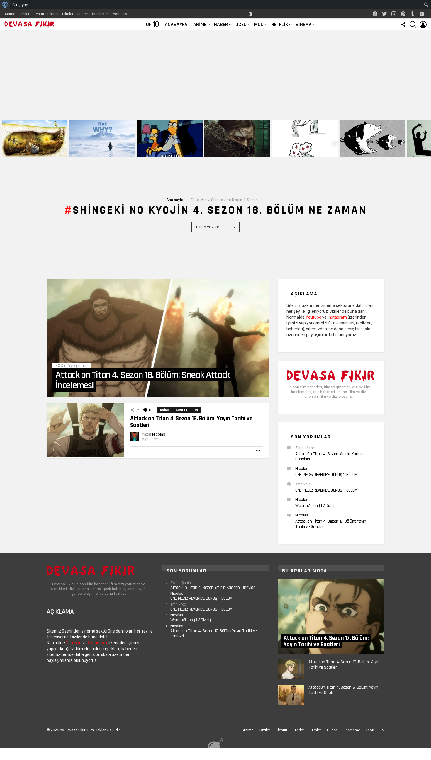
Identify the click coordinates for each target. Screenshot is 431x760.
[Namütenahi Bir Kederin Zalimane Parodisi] (34, 138)
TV (125, 14)
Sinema (304, 24)
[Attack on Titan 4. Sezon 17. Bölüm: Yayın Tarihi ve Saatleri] (331, 616)
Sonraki (428, 138)
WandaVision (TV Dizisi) (315, 506)
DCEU (241, 24)
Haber (221, 24)
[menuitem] (5, 4)
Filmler (67, 14)
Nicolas (301, 468)
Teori (115, 14)
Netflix (279, 24)
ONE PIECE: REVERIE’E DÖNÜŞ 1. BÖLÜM (326, 474)
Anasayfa (176, 24)
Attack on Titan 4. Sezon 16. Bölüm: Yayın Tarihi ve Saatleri (344, 664)
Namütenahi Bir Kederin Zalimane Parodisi (30, 150)
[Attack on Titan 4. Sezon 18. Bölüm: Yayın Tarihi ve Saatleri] (85, 430)
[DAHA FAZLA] (258, 450)
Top (151, 24)
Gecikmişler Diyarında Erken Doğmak (101, 152)
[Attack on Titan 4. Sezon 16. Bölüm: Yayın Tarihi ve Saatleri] (291, 669)
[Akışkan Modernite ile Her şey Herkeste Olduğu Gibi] (372, 138)
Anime (9, 14)
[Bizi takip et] (403, 24)
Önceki (3, 138)
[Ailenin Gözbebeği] (305, 138)
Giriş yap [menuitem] (20, 4)
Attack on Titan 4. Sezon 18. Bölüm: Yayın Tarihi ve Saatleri (191, 421)
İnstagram (337, 317)
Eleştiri (38, 14)
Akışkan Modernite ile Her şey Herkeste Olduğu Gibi (365, 150)
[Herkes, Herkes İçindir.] (170, 138)
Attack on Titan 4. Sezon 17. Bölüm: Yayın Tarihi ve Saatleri (330, 523)
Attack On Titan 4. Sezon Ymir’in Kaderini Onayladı (330, 456)
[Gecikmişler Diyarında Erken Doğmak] (102, 138)
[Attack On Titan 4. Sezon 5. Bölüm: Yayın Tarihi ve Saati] (291, 695)
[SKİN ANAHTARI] (250, 14)
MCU (259, 24)
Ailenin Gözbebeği (289, 152)
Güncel (83, 14)
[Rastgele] (215, 742)
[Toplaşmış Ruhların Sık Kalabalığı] (237, 138)
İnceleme (100, 14)
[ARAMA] (413, 24)
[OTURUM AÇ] (423, 24)
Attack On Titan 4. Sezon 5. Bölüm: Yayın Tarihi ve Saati (343, 690)
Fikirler (53, 14)
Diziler (24, 14)
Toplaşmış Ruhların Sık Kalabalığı (233, 152)
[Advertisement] (215, 74)
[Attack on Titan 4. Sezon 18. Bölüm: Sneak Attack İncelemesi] (158, 338)
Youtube (313, 317)
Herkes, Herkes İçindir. (158, 152)
